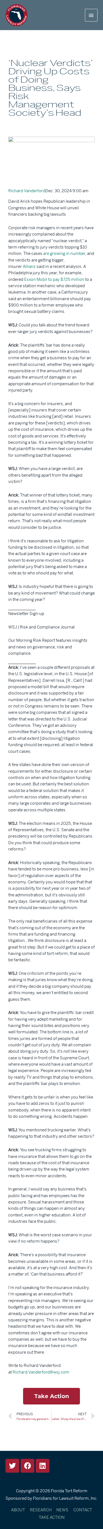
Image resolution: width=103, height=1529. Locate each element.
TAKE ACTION (52, 1517)
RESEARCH (41, 1509)
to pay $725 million (66, 279)
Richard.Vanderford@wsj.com (41, 1372)
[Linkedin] (42, 1466)
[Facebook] (27, 1466)
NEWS (62, 1509)
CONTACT (82, 1509)
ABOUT (18, 1509)
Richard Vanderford (26, 190)
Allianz (29, 266)
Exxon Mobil (35, 279)
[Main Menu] (91, 15)
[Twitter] (12, 1466)
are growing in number (64, 253)
